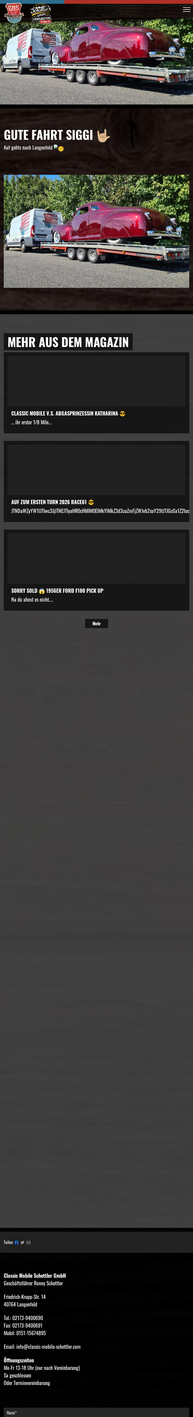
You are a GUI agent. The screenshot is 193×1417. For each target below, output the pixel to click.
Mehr (96, 623)
